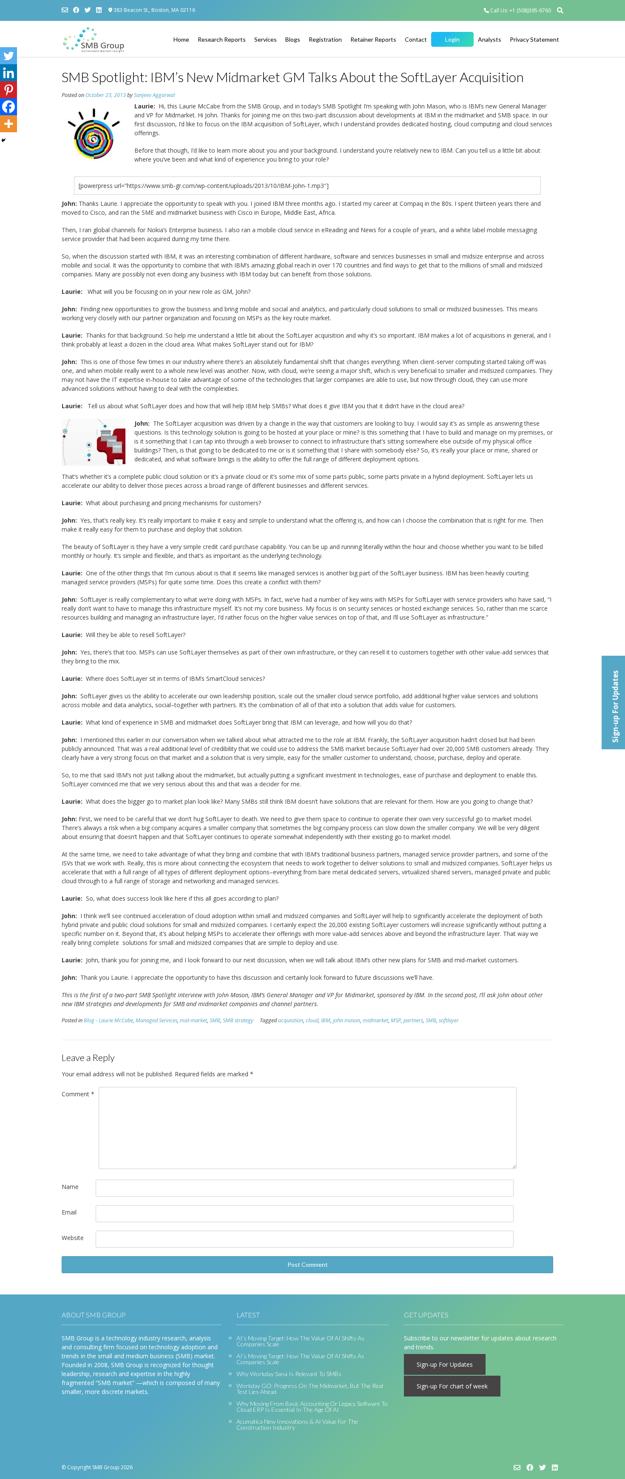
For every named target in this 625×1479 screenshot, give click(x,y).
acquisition (290, 1020)
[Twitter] (8, 55)
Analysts (489, 39)
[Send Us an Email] (65, 10)
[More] (8, 123)
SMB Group (105, 1467)
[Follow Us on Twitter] (88, 10)
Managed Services (156, 1020)
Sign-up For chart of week (452, 1386)
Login (452, 39)
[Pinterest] (8, 89)
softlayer (449, 1020)
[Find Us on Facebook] (76, 10)
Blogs (292, 39)
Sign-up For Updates (445, 1364)
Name (70, 1187)
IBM (325, 1020)
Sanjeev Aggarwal (154, 95)
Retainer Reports (373, 39)
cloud (312, 1020)
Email (69, 1212)
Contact (416, 39)
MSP (396, 1020)
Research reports (222, 39)
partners (413, 1020)
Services (265, 39)
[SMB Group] (93, 39)
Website (73, 1238)
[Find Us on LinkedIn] (99, 10)
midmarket (375, 1020)
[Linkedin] (8, 72)
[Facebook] (8, 106)
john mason (346, 1020)
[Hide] (3, 140)
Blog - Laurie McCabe (108, 1020)
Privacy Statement (534, 39)
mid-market (193, 1020)
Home (181, 39)
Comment (78, 1094)
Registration (325, 39)
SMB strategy (238, 1020)
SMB (215, 1020)
